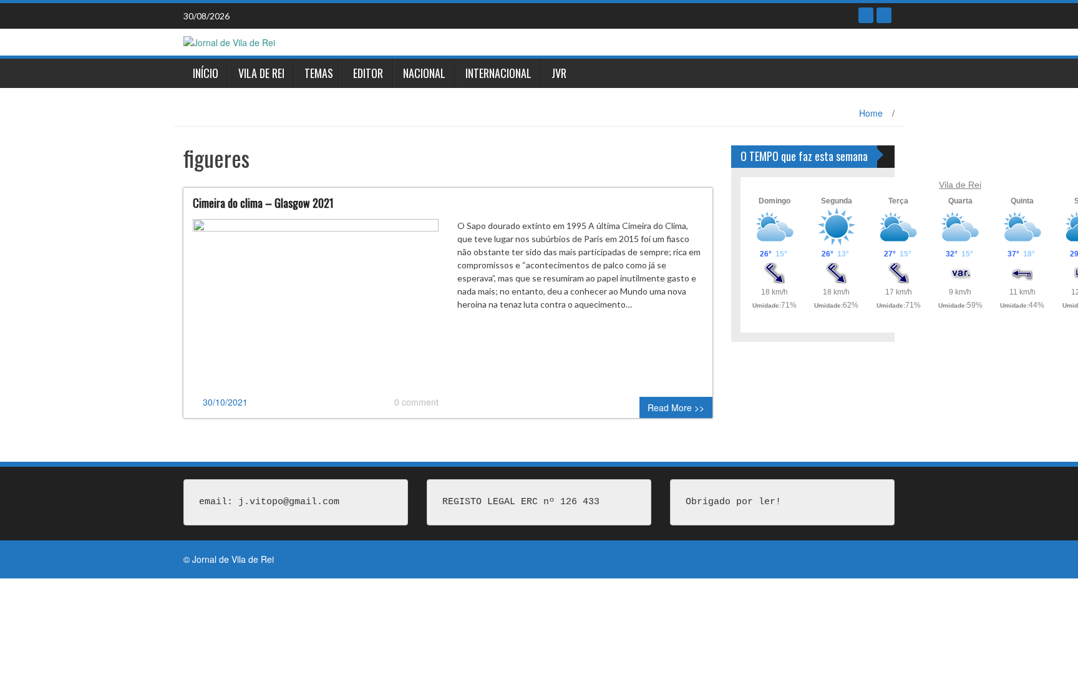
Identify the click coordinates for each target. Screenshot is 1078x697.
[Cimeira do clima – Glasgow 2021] (316, 306)
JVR (558, 73)
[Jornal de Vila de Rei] (229, 41)
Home (871, 113)
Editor (368, 73)
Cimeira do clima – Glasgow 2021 (263, 203)
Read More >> (676, 407)
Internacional (498, 73)
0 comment (416, 402)
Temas (318, 73)
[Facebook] (865, 15)
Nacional (424, 73)
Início (205, 73)
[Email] (883, 15)
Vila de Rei (261, 73)
